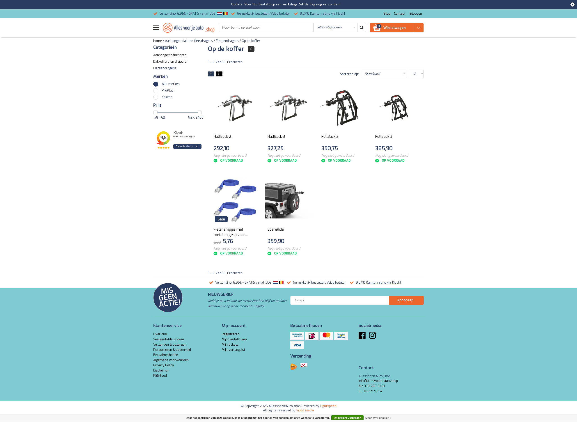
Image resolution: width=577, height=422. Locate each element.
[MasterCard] (326, 336)
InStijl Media (305, 410)
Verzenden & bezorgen (169, 344)
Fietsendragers (227, 41)
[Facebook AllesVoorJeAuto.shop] (362, 337)
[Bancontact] (341, 336)
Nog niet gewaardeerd (230, 156)
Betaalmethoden (165, 355)
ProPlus (168, 90)
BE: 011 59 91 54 (370, 391)
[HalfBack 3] (289, 108)
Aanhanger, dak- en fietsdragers (189, 41)
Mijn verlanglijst (233, 350)
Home (157, 41)
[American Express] (297, 336)
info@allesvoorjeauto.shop (378, 381)
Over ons (160, 334)
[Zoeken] (361, 27)
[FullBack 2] (342, 108)
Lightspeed (328, 406)
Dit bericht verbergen (347, 418)
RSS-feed (160, 376)
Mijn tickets (230, 344)
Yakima (167, 97)
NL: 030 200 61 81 (372, 386)
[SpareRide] (289, 201)
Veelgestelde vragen (168, 339)
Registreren (230, 334)
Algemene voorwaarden (171, 360)
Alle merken (171, 84)
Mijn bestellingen (234, 339)
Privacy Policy (163, 365)
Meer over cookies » (378, 418)
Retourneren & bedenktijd (172, 350)
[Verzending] (293, 366)
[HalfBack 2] (235, 108)
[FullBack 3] (396, 108)
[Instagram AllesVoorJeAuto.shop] (372, 337)
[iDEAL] (311, 336)
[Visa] (297, 345)
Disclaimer (161, 370)
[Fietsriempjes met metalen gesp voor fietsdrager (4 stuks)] (235, 201)
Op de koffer (251, 41)
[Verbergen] (572, 4)
